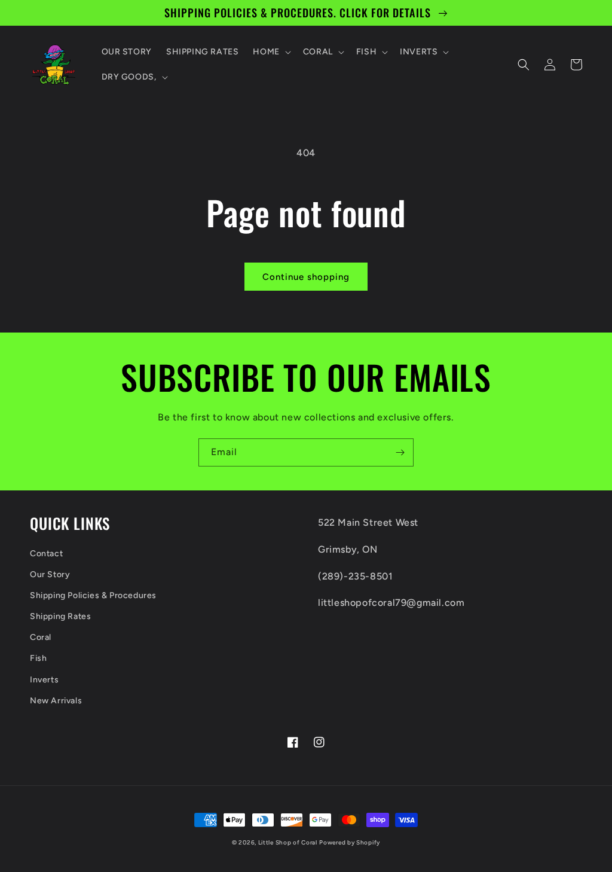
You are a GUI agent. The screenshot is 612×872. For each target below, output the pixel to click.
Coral (40, 637)
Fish (38, 658)
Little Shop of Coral (287, 842)
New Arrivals (56, 701)
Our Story (50, 574)
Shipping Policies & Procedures (93, 595)
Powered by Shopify (349, 842)
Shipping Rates (60, 616)
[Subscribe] (400, 452)
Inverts (44, 680)
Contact (46, 553)
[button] (270, 52)
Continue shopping (306, 277)
